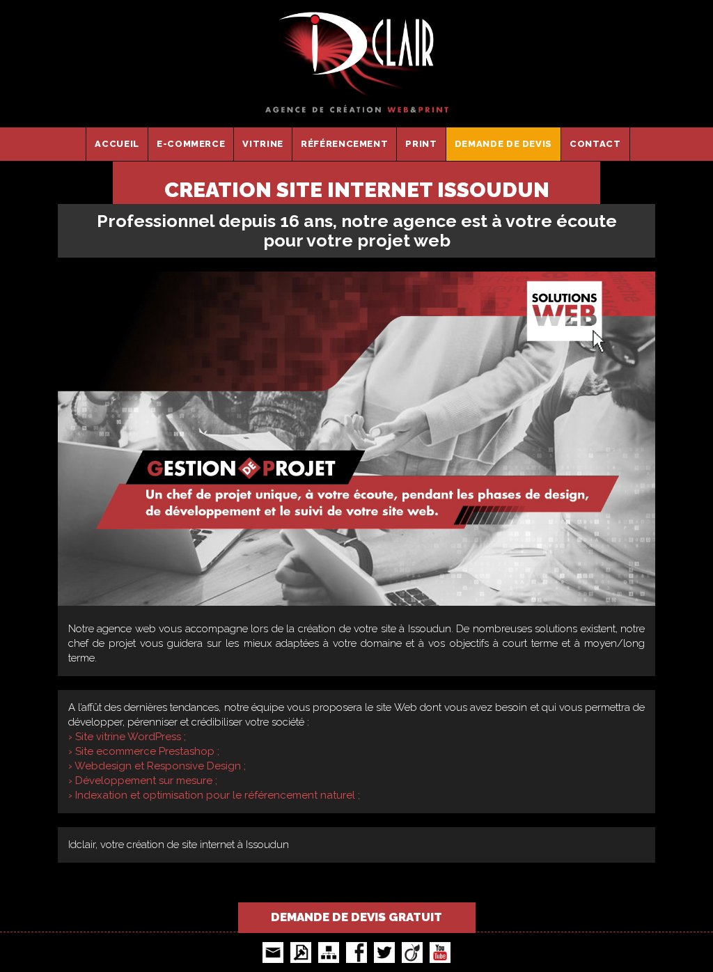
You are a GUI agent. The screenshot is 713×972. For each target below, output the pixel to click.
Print (421, 144)
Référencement (344, 144)
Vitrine (262, 144)
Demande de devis (503, 144)
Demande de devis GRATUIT (356, 917)
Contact (595, 144)
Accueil (117, 144)
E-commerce (191, 144)
